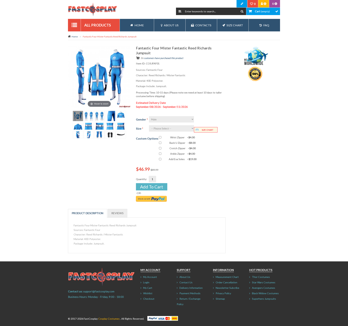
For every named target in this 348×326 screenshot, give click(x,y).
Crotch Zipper (182, 148)
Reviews (117, 213)
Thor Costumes (261, 276)
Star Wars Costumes (263, 282)
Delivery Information (191, 287)
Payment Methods (189, 293)
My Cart (147, 287)
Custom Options (147, 138)
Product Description (87, 213)
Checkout (148, 298)
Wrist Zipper (182, 137)
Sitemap (220, 298)
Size (139, 128)
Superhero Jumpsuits (264, 298)
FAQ (266, 25)
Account (263, 4)
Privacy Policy (223, 293)
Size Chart (235, 25)
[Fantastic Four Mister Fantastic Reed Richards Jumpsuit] (78, 116)
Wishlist (147, 293)
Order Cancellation (226, 282)
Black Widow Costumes (265, 293)
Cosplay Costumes (109, 318)
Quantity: (141, 179)
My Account (150, 276)
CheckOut (242, 4)
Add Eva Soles (182, 159)
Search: (180, 11)
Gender (142, 119)
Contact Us (185, 282)
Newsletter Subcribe (227, 287)
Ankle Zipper (182, 153)
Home (75, 36)
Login (146, 282)
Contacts (203, 25)
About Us (171, 25)
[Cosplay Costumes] (92, 9)
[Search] (242, 11)
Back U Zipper (182, 143)
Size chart (207, 130)
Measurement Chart (227, 276)
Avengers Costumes (263, 287)
